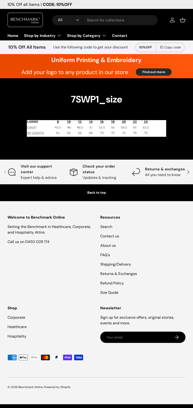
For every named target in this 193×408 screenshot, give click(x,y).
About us (108, 245)
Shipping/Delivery (115, 264)
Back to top (96, 192)
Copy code (172, 47)
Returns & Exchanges (118, 273)
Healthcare (17, 326)
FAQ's (105, 254)
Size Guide (109, 292)
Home (13, 35)
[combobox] (105, 20)
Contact (119, 35)
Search (106, 226)
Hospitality (17, 336)
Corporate (16, 317)
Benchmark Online (30, 387)
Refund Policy (112, 283)
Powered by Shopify (57, 387)
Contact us (109, 236)
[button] (182, 20)
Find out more (153, 72)
